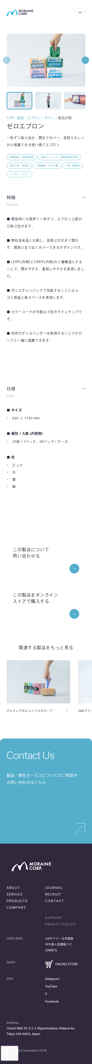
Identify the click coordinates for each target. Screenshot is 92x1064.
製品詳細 (65, 117)
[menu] (80, 12)
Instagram (52, 978)
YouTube (51, 986)
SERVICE (15, 894)
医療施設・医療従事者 (22, 157)
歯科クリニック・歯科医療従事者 (59, 157)
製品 (20, 117)
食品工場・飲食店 (19, 165)
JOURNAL (54, 887)
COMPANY (16, 907)
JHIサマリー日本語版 (59, 938)
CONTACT (54, 901)
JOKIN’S (51, 950)
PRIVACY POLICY (60, 924)
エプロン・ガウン (41, 117)
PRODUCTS (17, 901)
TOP (10, 117)
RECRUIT (53, 894)
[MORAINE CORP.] (20, 13)
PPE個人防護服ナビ (58, 944)
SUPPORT (54, 917)
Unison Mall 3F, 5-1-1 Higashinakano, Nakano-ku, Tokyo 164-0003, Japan (41, 1030)
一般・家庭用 (72, 165)
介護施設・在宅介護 (47, 165)
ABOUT (13, 887)
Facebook (52, 1001)
